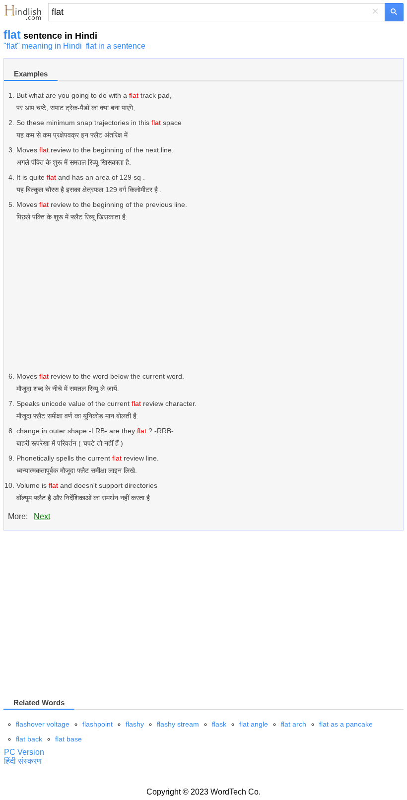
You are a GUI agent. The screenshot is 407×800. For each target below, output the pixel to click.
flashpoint (97, 724)
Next (42, 516)
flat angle (253, 724)
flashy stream (178, 724)
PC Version (24, 752)
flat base (68, 739)
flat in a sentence (115, 46)
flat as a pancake (346, 724)
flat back (29, 739)
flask (219, 724)
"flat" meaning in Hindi (42, 46)
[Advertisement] (209, 296)
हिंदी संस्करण (23, 761)
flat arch (293, 724)
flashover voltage (42, 724)
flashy (135, 724)
